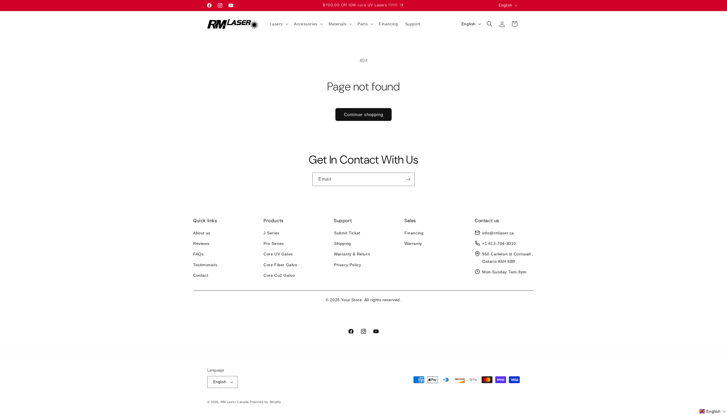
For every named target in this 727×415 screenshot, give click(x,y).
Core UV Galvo (278, 254)
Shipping (342, 243)
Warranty (413, 243)
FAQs (198, 254)
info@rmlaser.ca (498, 233)
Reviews (201, 243)
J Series (271, 233)
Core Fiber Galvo (280, 265)
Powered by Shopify (265, 402)
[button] (278, 24)
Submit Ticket (347, 233)
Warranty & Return (352, 254)
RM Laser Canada (235, 402)
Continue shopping (363, 114)
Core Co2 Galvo (279, 275)
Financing (413, 233)
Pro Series (274, 243)
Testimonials (205, 265)
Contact (200, 275)
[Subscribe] (408, 179)
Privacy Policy (347, 265)
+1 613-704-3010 (499, 243)
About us (201, 233)
